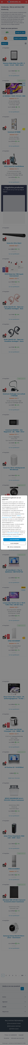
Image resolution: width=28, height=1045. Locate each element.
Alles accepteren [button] (14, 539)
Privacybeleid (15, 536)
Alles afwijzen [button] (14, 543)
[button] (14, 547)
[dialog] (14, 522)
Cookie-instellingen (7, 536)
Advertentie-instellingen (13, 532)
